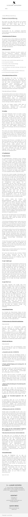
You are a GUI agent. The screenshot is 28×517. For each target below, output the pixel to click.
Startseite (4, 15)
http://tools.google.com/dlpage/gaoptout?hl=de (16, 235)
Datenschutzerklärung (14, 508)
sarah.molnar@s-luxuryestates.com (14, 500)
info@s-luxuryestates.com (17, 430)
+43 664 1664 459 (14, 501)
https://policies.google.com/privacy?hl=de (10, 305)
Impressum (14, 509)
